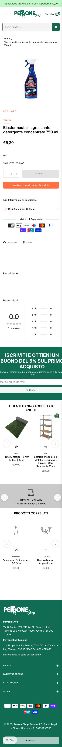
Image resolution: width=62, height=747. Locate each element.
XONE (16, 453)
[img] (14, 323)
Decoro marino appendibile (45, 562)
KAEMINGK (16, 557)
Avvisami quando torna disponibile (31, 185)
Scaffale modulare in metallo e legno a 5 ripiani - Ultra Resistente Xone (46, 461)
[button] (42, 308)
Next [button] (57, 497)
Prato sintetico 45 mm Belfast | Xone (16, 458)
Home (7, 38)
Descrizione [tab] (10, 273)
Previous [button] (4, 497)
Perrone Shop (21, 724)
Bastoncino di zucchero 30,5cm (16, 562)
